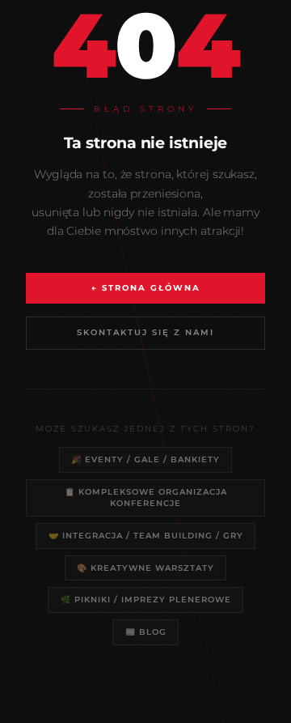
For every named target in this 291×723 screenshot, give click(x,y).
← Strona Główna (145, 288)
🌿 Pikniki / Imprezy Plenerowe (146, 599)
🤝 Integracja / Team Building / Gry (145, 535)
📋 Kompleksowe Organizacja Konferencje (146, 497)
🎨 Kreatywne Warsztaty (145, 567)
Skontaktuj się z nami (145, 332)
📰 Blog (146, 631)
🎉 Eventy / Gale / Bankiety (145, 459)
